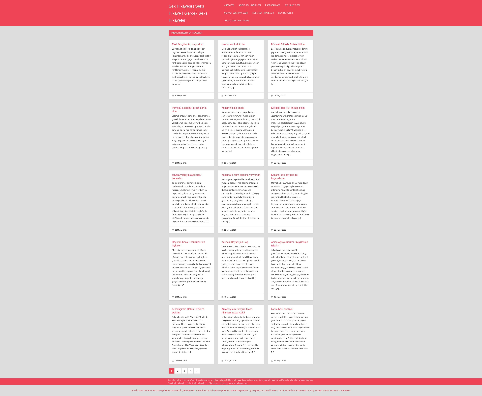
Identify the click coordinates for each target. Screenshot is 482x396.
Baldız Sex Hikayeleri (249, 5)
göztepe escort (257, 390)
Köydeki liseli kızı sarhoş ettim (288, 107)
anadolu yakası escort (184, 390)
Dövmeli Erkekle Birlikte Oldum (288, 44)
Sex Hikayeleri (285, 13)
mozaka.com (137, 390)
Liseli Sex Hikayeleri (263, 13)
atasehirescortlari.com (207, 390)
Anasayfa (229, 5)
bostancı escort (298, 390)
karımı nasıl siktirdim (233, 44)
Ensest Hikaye (272, 5)
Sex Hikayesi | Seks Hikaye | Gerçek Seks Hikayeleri (188, 13)
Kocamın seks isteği (233, 107)
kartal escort (285, 390)
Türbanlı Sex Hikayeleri (236, 21)
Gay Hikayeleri (292, 5)
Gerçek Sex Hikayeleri (236, 13)
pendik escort (271, 390)
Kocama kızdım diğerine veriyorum (241, 174)
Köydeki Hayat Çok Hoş (235, 242)
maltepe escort (151, 390)
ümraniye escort (241, 390)
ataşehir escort (166, 390)
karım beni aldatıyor (282, 309)
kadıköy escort (314, 390)
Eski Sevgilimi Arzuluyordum (187, 44)
